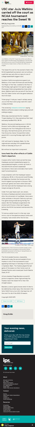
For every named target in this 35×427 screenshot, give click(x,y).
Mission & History (8, 380)
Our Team (6, 381)
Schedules (6, 405)
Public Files (6, 386)
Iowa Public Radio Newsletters (11, 395)
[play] (2, 425)
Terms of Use (6, 410)
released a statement (18, 108)
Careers (5, 396)
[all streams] (33, 425)
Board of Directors (8, 382)
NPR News (20, 301)
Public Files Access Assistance (11, 388)
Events (5, 394)
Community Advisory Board (10, 384)
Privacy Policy (6, 409)
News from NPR (7, 301)
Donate (30, 2)
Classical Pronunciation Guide (11, 411)
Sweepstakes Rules (8, 408)
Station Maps (6, 406)
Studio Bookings (7, 399)
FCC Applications (7, 385)
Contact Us (6, 398)
